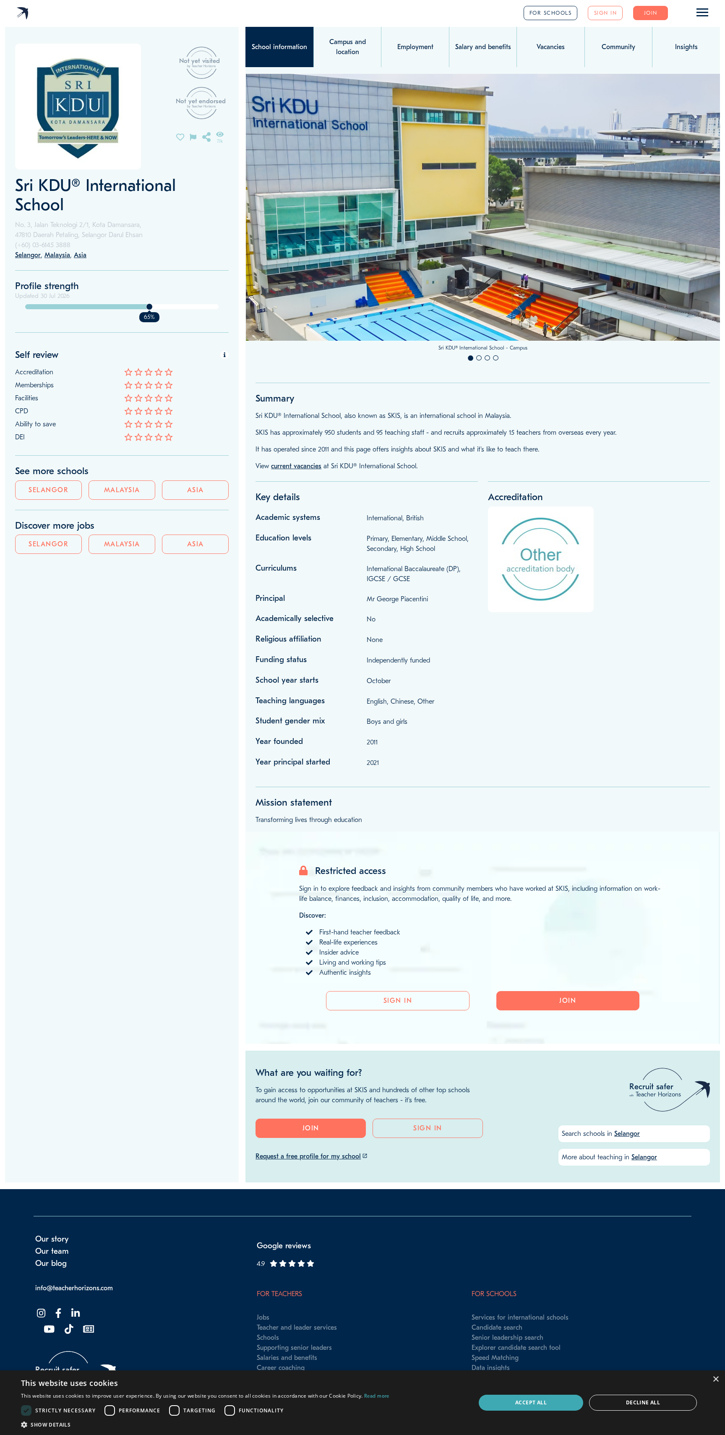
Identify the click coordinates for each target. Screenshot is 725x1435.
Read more (376, 1396)
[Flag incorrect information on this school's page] (193, 136)
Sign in (605, 13)
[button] (205, 1424)
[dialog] (362, 1402)
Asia (195, 490)
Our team (52, 1251)
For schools (550, 13)
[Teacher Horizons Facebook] (57, 1313)
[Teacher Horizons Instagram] (40, 1313)
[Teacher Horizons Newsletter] (87, 1329)
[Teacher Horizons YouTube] (48, 1329)
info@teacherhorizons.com (74, 1288)
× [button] (715, 1379)
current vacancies (296, 466)
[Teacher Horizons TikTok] (68, 1329)
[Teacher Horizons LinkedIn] (75, 1313)
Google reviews (284, 1245)
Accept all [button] (531, 1402)
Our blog (51, 1263)
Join (650, 13)
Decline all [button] (643, 1402)
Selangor (48, 490)
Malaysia (122, 490)
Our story (52, 1239)
